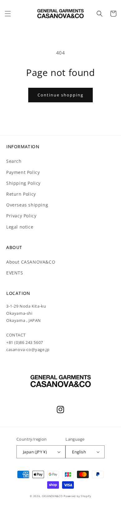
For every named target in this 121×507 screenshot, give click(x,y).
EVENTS (14, 273)
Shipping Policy (23, 183)
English (79, 452)
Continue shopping (60, 95)
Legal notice (19, 227)
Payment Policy (23, 172)
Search (14, 161)
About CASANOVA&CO (30, 262)
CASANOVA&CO (52, 496)
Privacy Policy (21, 216)
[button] (8, 13)
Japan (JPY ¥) (35, 452)
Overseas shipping (27, 205)
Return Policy (21, 194)
